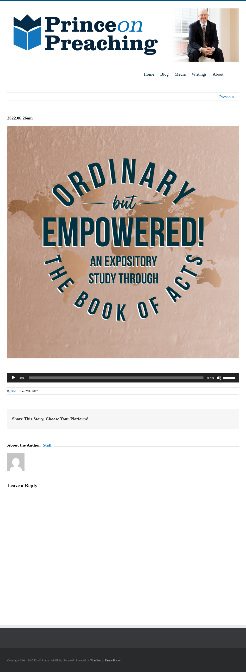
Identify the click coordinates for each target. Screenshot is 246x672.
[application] (123, 377)
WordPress (96, 660)
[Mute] (219, 377)
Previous (226, 96)
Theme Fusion (113, 660)
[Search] (237, 74)
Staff (14, 391)
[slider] (229, 377)
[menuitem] (152, 74)
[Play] (13, 377)
